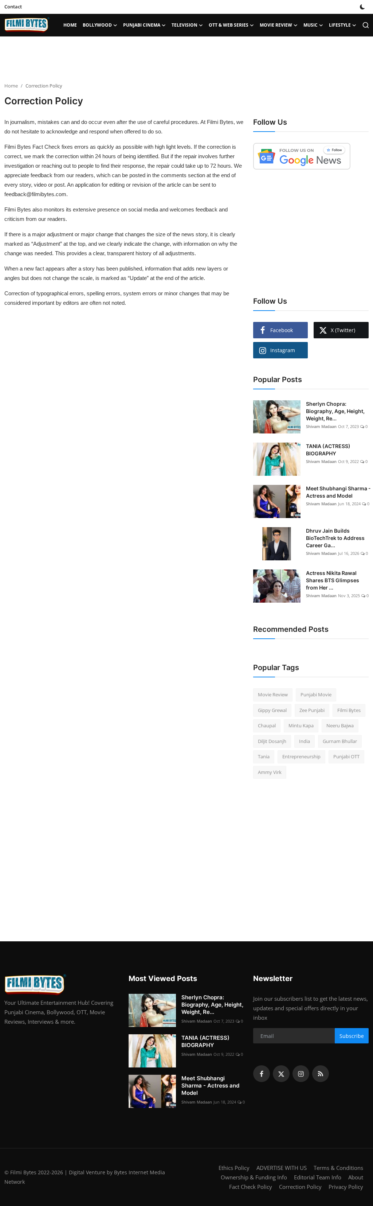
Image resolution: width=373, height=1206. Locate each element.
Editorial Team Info (317, 1177)
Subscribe (351, 1035)
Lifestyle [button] (340, 25)
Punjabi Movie (316, 694)
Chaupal (267, 725)
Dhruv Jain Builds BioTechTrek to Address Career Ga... (335, 538)
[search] (365, 25)
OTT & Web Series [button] (228, 25)
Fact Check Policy (250, 1186)
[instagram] (300, 1073)
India (304, 741)
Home (70, 25)
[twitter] (281, 1073)
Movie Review (273, 694)
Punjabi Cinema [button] (141, 25)
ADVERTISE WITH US (281, 1167)
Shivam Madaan (321, 426)
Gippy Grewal (272, 710)
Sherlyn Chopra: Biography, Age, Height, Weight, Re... (335, 411)
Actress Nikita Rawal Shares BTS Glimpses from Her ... (332, 580)
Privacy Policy (346, 1186)
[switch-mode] (362, 6)
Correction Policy (300, 1186)
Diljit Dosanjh (272, 741)
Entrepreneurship (301, 756)
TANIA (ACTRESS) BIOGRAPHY (328, 449)
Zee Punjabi (312, 710)
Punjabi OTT (346, 756)
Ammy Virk (270, 772)
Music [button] (310, 25)
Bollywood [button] (97, 25)
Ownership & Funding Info (254, 1177)
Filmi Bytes (349, 710)
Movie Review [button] (276, 25)
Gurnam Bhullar (340, 741)
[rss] (320, 1073)
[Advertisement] (186, 60)
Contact (13, 6)
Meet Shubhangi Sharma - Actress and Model (338, 492)
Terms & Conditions (338, 1167)
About (355, 1177)
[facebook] (261, 1073)
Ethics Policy (234, 1167)
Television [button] (184, 25)
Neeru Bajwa (340, 725)
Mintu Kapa (301, 725)
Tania (264, 756)
